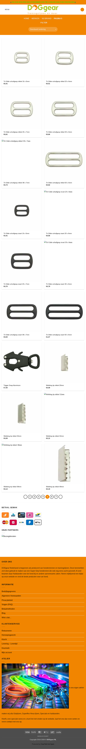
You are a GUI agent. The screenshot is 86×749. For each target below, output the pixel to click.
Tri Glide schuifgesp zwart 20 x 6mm (59, 233)
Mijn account (7, 652)
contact (9, 722)
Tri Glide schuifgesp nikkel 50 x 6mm (59, 183)
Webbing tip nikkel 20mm (55, 385)
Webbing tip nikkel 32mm (55, 436)
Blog (3, 613)
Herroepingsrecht (8, 635)
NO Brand (47, 18)
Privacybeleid (7, 600)
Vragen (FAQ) (7, 604)
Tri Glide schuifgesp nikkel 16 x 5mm (17, 81)
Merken (35, 18)
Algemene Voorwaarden (11, 596)
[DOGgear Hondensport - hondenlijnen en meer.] (43, 9)
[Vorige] (25, 497)
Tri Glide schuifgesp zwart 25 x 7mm (16, 284)
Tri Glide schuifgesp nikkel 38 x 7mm (17, 183)
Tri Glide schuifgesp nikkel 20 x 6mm (59, 81)
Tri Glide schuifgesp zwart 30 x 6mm (59, 284)
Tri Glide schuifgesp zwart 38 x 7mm (16, 335)
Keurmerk (5, 648)
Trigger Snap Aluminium (12, 385)
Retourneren (7, 631)
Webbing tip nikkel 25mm (12, 436)
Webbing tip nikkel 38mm (12, 487)
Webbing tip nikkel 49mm (55, 487)
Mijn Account (43, 736)
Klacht (4, 639)
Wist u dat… (6, 617)
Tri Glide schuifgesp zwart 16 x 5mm (16, 233)
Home (26, 18)
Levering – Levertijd (9, 644)
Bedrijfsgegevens (9, 591)
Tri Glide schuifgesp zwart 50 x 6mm (59, 335)
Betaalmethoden (8, 609)
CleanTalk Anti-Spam (47, 744)
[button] (6, 9)
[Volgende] (60, 497)
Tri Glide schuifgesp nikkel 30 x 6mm (59, 132)
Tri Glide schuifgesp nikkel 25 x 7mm (17, 132)
